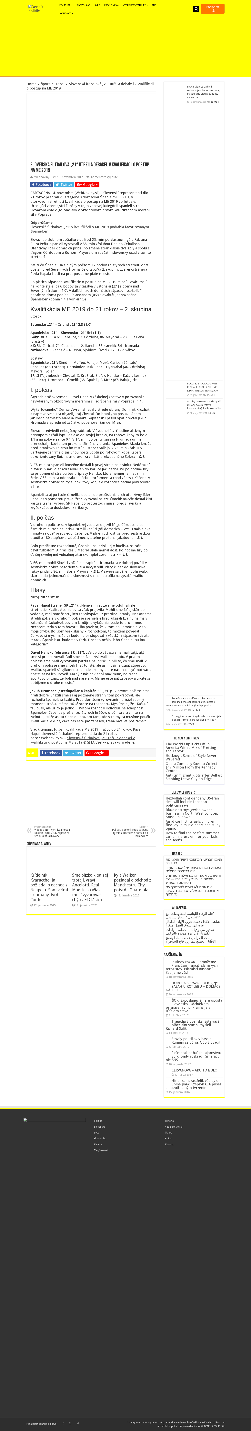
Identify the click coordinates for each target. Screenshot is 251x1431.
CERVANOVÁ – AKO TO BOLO (194, 1070)
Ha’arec (177, 854)
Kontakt (169, 1144)
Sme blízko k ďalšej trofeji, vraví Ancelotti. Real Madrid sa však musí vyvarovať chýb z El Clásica (90, 887)
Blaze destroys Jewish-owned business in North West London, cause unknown (192, 813)
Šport (168, 1132)
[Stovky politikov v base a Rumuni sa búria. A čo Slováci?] (168, 1039)
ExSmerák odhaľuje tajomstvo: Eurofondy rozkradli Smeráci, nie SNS (193, 1056)
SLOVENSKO (83, 5)
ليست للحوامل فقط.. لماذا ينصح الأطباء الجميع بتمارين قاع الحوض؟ (191, 939)
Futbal (60, 84)
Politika (98, 1120)
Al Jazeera (179, 908)
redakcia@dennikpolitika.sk (41, 1423)
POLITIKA (64, 5)
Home (31, 84)
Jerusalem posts (184, 793)
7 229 (190, 724)
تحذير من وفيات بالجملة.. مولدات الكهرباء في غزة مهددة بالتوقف (190, 931)
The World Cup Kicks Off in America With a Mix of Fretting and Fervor (191, 747)
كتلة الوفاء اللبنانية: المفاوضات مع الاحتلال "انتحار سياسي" (190, 915)
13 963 (212, 412)
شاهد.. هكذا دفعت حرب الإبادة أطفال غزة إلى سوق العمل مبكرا (193, 923)
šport (45, 84)
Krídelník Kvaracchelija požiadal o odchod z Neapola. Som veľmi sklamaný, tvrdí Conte (49, 887)
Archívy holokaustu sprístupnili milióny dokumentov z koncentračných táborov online (204, 405)
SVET (97, 5)
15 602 (210, 395)
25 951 (214, 101)
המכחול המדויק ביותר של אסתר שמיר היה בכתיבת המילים (194, 869)
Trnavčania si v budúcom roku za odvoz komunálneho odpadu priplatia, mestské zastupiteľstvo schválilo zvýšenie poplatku (190, 702)
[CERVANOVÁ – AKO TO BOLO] (168, 1070)
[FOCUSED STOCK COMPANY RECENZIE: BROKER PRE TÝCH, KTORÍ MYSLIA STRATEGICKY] (175, 388)
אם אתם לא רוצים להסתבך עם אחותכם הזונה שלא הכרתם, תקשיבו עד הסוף (192, 890)
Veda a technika (174, 1126)
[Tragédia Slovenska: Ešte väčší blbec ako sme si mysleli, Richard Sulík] (168, 1022)
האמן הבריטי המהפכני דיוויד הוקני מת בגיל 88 (194, 861)
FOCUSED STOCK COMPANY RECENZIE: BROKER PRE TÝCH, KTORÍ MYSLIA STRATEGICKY (203, 387)
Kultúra (98, 1144)
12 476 (195, 709)
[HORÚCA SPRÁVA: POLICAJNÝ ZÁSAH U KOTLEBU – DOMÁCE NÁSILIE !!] (168, 983)
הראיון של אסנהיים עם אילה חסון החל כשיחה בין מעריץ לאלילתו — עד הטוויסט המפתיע (194, 879)
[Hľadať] (196, 9)
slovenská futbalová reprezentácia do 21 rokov (79, 734)
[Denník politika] (41, 9)
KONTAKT (65, 13)
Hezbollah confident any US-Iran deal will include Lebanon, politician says (192, 801)
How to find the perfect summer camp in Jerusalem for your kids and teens (192, 836)
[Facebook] (63, 1423)
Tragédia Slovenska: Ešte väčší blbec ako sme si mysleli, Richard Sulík (193, 1024)
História (169, 1120)
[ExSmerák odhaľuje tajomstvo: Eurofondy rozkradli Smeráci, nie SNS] (168, 1053)
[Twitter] (78, 1423)
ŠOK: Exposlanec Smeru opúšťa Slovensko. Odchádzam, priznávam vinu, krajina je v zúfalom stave (194, 1005)
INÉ (154, 5)
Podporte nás (213, 9)
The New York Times (185, 738)
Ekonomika (100, 1138)
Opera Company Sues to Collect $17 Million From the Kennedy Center (191, 767)
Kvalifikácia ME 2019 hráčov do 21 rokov (98, 729)
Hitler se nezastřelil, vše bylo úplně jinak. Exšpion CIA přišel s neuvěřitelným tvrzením (193, 1084)
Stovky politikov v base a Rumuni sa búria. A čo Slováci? (196, 1040)
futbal (59, 729)
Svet (96, 1132)
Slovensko (99, 1126)
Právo (168, 1138)
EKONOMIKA (111, 5)
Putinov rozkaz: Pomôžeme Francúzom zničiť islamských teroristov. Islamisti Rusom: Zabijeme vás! (192, 967)
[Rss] (70, 1423)
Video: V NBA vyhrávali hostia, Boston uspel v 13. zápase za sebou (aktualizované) (52, 832)
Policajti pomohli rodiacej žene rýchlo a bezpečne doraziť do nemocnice (130, 832)
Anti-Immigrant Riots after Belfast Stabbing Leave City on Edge (194, 777)
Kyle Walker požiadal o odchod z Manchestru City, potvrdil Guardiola (132, 882)
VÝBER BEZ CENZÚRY (134, 5)
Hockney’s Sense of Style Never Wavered (191, 757)
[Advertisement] (125, 46)
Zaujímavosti (101, 1150)
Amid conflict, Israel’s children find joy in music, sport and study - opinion (194, 824)
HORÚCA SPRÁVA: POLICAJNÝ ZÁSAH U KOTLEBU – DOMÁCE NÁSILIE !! (193, 986)
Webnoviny (41, 177)
